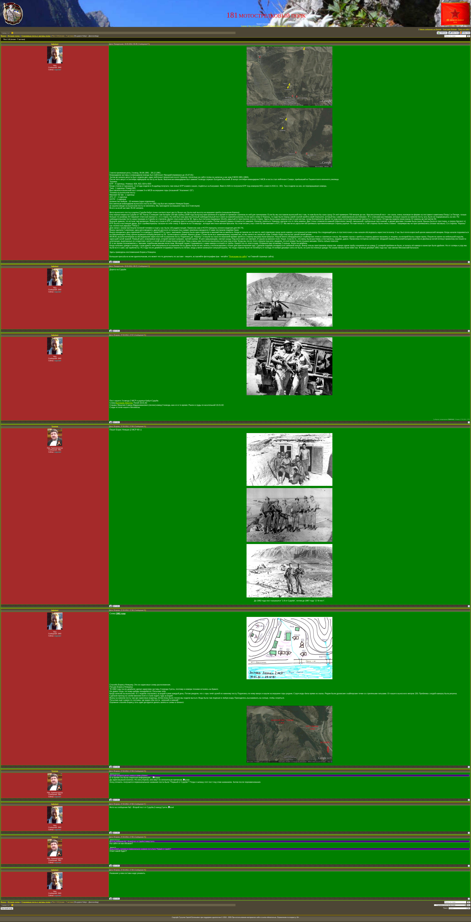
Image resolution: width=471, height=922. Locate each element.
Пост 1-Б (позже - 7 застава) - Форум (262, 26)
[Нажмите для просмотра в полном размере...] (289, 105)
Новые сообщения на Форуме (430, 29)
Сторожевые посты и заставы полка (35, 36)
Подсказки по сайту (238, 256)
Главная (244, 26)
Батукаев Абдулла (124, 403)
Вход (289, 26)
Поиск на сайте (463, 29)
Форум (3, 36)
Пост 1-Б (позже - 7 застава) (63, 36)
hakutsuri (54, 44)
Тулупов (55, 426)
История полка (14, 36)
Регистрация (281, 26)
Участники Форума (450, 29)
